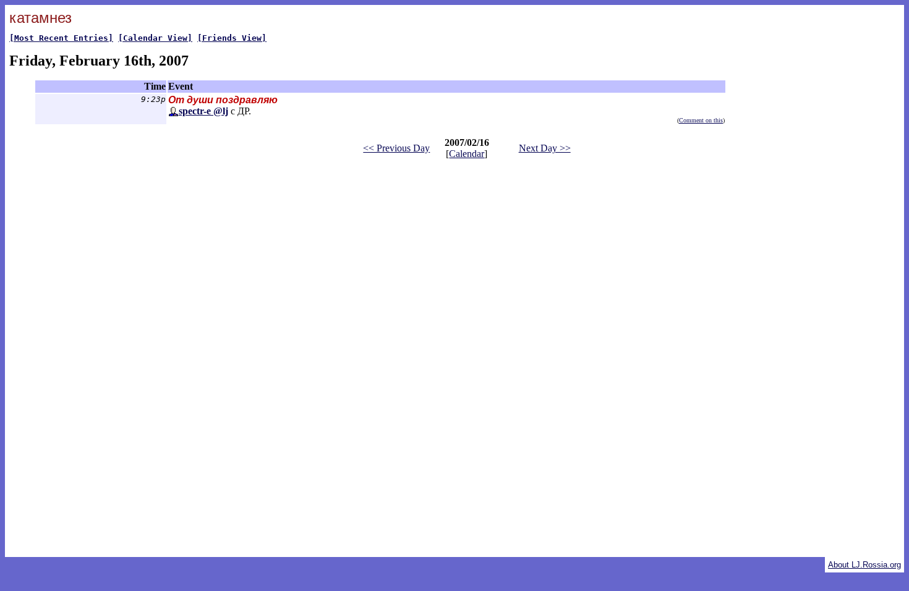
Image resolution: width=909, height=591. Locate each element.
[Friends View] (232, 38)
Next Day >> (545, 148)
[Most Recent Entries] (61, 38)
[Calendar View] (155, 38)
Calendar (466, 153)
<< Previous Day (396, 148)
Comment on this (701, 120)
